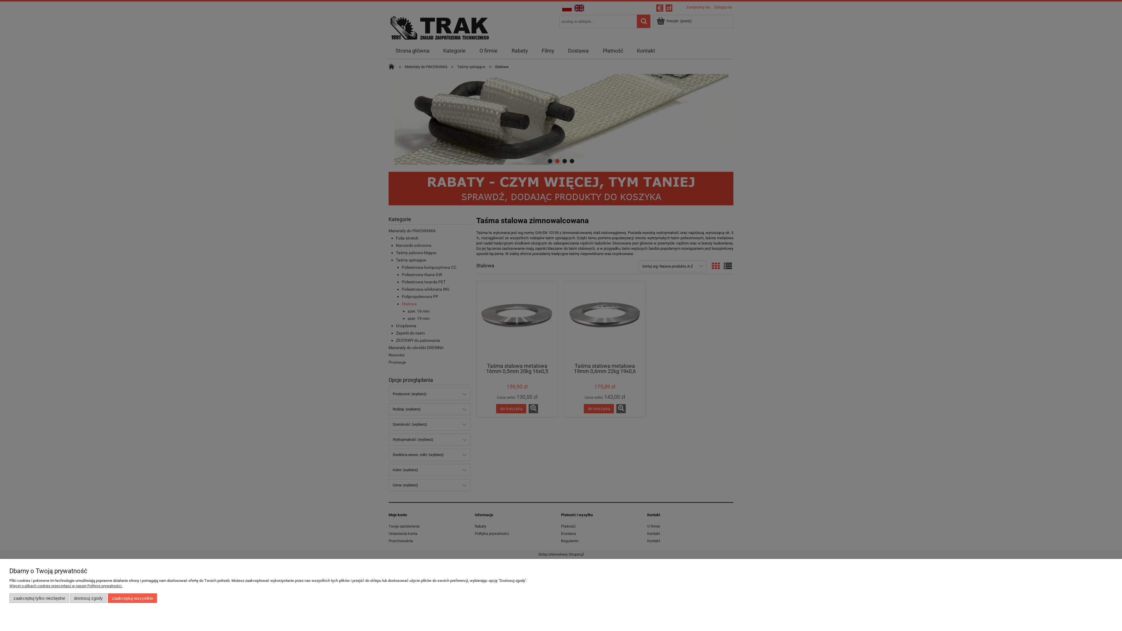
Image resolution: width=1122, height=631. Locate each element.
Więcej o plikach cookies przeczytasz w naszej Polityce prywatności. (65, 586)
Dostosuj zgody (88, 598)
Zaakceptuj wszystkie (132, 598)
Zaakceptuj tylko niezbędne (39, 598)
